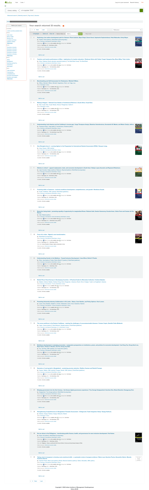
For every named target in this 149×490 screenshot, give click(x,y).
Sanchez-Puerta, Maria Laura (48, 460)
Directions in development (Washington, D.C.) (49, 327)
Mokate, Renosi (57, 104)
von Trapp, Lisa (71, 83)
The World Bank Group (73, 61)
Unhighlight (36, 33)
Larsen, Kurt (42, 303)
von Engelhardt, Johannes (99, 282)
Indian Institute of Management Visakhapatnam (9, 2)
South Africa (10, 64)
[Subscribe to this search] (63, 25)
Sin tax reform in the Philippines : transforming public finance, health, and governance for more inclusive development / (75, 433)
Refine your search (16, 25)
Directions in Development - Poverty (47, 283)
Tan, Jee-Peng (46, 348)
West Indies (10, 66)
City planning (10, 72)
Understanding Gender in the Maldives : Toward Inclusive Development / (67, 258)
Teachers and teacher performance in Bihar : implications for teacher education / (83, 59)
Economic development (12, 75)
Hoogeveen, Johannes (70, 282)
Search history (134, 2)
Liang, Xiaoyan (46, 148)
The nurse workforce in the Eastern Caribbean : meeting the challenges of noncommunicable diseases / (80, 323)
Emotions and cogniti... (12, 77)
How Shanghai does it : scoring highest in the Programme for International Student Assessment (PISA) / (72, 146)
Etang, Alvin (61, 282)
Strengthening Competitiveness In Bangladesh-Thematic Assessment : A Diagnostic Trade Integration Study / (74, 411)
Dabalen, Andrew (11, 41)
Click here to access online (50, 47)
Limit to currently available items (14, 31)
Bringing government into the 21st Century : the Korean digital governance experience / (85, 390)
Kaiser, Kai (44, 435)
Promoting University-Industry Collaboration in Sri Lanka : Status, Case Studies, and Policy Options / (70, 301)
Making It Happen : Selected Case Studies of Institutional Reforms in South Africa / (65, 102)
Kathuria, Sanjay (43, 413)
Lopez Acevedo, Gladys (47, 170)
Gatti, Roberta (44, 215)
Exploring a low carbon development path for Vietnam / (82, 37)
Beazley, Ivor (10, 38)
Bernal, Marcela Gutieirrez (67, 460)
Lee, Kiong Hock (61, 348)
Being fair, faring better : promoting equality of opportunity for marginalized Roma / (85, 212)
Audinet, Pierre (45, 39)
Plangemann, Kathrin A (67, 104)
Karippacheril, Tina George (48, 392)
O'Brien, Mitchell (43, 83)
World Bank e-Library (56, 41)
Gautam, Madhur (47, 370)
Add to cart (41, 55)
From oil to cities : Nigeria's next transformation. (51, 234)
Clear (142, 2)
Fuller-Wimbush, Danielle (60, 325)
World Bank (59, 39)
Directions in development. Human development (50, 216)
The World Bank (84, 61)
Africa (8, 59)
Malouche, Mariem (62, 413)
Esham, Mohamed (61, 303)
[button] (16, 2)
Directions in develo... (12, 47)
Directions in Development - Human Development (50, 305)
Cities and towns (11, 70)
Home (8, 21)
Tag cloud (30, 15)
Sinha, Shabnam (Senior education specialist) (52, 61)
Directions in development (45, 41)
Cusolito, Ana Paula (11, 40)
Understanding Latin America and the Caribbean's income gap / (85, 124)
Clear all (52, 33)
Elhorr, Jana (44, 260)
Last (43, 29)
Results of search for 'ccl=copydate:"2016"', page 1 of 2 (24, 21)
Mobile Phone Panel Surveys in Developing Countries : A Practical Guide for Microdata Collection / (71, 280)
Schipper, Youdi (88, 282)
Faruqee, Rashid (64, 370)
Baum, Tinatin (10, 36)
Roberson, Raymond (63, 170)
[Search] (141, 10)
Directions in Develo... (12, 49)
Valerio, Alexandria (86, 460)
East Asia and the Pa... (12, 63)
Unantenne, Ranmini (79, 303)
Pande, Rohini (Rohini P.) (58, 260)
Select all (45, 33)
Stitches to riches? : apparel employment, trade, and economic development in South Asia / (79, 168)
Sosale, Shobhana (47, 191)
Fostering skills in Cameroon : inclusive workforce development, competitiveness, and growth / (70, 189)
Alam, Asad (9, 35)
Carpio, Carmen (45, 325)
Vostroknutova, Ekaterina (64, 126)
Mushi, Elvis (80, 282)
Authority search (22, 15)
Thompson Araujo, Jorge (47, 126)
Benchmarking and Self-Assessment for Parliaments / (57, 81)
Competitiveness (11, 73)
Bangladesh (10, 61)
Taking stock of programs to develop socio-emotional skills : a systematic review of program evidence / (84, 457)
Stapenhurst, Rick (62, 83)
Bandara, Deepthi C (51, 303)
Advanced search (12, 15)
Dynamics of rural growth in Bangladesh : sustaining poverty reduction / (69, 368)
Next (37, 29)
